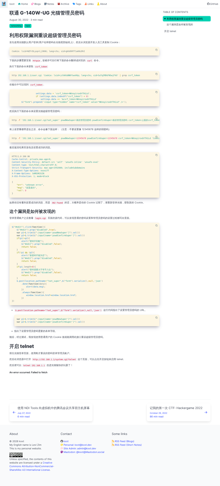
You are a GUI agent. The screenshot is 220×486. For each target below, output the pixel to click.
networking (16, 26)
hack (28, 26)
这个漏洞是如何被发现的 (180, 24)
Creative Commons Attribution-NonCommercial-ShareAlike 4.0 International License (31, 466)
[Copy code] (156, 50)
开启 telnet (170, 31)
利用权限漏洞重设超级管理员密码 (185, 18)
